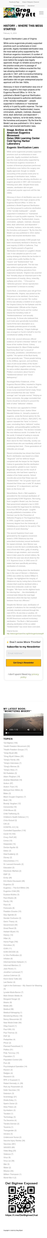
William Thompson (11, 1174)
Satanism (7, 1093)
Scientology (8, 1096)
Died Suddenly (9, 854)
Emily (6, 877)
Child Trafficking (10, 813)
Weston (7, 1170)
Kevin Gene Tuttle (11, 978)
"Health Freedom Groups (14, 749)
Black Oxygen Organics (13, 796)
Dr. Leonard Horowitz (12, 864)
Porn (5, 1063)
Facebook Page (14, 2)
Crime (6, 840)
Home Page (8, 941)
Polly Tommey (9, 1052)
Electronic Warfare (11, 870)
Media (6, 1005)
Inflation (7, 958)
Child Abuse (8, 810)
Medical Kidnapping (11, 1012)
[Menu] (40, 13)
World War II (9, 1177)
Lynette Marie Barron (12, 992)
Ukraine (7, 1133)
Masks (6, 1002)
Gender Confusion (11, 918)
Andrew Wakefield (11, 779)
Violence (7, 1154)
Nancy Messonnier (11, 1019)
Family (6, 901)
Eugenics (7, 884)
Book (6, 800)
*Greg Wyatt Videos (12, 756)
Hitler (6, 938)
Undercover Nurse (11, 1137)
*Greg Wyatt (9, 753)
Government (9, 924)
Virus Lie (7, 1160)
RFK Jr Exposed (10, 1079)
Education (8, 867)
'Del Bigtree (8, 742)
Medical (7, 1009)
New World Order (11, 1022)
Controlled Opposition (12, 830)
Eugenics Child (10, 891)
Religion (7, 1073)
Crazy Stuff (8, 837)
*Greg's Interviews (11, 763)
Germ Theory (9, 921)
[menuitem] (14, 2)
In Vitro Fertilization (11, 955)
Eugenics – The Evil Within (14, 887)
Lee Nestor (8, 982)
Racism (7, 1069)
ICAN (6, 948)
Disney (6, 857)
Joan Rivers (8, 968)
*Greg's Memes (10, 766)
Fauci (6, 904)
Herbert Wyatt (9, 931)
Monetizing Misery (11, 1015)
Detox (6, 850)
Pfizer (6, 1042)
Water (6, 1167)
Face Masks (9, 897)
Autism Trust (9, 786)
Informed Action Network (14, 961)
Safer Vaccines (10, 1090)
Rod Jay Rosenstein (12, 1086)
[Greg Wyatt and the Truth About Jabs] (19, 13)
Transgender (9, 1130)
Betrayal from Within (12, 790)
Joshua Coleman (10, 975)
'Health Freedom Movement (15, 746)
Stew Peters (9, 1106)
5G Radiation (9, 773)
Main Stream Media (12, 995)
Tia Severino (9, 1120)
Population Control (11, 1059)
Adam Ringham (10, 776)
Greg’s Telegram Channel (30, 2)
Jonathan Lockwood (12, 972)
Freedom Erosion (11, 911)
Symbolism (8, 1110)
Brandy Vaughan (10, 803)
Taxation (7, 1113)
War (5, 1164)
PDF (5, 1036)
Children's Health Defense (14, 817)
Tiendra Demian (10, 1123)
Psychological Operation (13, 1066)
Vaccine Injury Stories (12, 1140)
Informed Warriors (11, 965)
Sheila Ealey (9, 1100)
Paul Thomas (9, 1032)
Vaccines (7, 1144)
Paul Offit (7, 1029)
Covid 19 (7, 833)
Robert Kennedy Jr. (11, 1083)
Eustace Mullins (10, 894)
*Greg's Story (9, 769)
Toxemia (7, 1127)
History (6, 935)
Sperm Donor (9, 1103)
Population (8, 1056)
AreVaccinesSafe (19, 6)
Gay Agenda (9, 914)
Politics (6, 1049)
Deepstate (8, 844)
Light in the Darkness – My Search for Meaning (23, 985)
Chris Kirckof (9, 820)
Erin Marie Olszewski (12, 881)
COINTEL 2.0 (9, 827)
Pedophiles (8, 1039)
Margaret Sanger (10, 999)
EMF (6, 874)
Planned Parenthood (12, 1046)
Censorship (8, 806)
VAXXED (7, 1147)
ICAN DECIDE (10, 951)
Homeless (8, 945)
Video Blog (8, 1150)
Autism (6, 783)
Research (8, 1076)
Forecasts (8, 908)
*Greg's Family (10, 759)
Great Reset (9, 928)
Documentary (9, 860)
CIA (5, 823)
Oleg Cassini (9, 1026)
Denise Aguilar (9, 847)
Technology (8, 1117)
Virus (6, 1157)
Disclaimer (31, 6)
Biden (6, 793)
